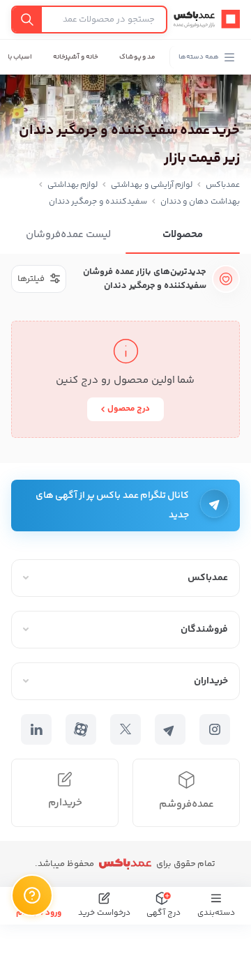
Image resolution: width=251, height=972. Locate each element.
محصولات (182, 235)
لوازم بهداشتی (72, 185)
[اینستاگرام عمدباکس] (214, 729)
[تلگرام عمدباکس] (170, 729)
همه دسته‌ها (198, 57)
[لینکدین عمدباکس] (36, 729)
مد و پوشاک (137, 57)
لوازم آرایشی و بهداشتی (151, 185)
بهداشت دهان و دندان (200, 201)
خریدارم (65, 803)
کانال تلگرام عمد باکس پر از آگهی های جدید (112, 505)
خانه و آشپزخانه (75, 57)
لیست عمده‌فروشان (69, 235)
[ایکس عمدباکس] (125, 729)
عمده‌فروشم (186, 804)
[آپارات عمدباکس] (81, 729)
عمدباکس (223, 185)
